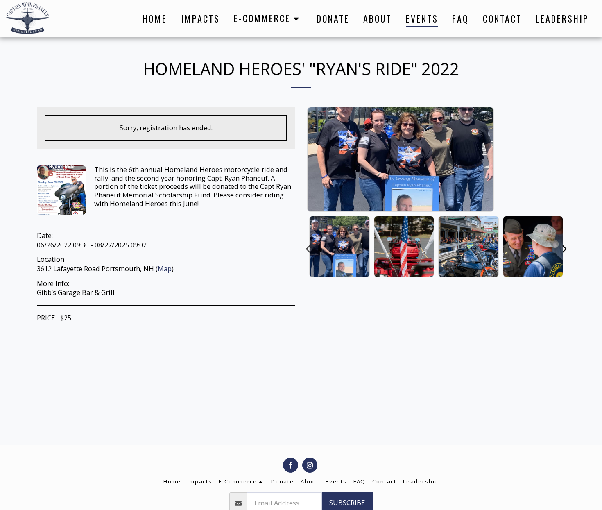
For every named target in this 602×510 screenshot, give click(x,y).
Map (165, 268)
